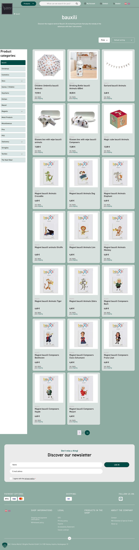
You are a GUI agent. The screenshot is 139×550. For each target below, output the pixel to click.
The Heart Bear (7, 160)
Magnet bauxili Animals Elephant (114, 195)
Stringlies (5, 148)
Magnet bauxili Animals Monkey (114, 248)
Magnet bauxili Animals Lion (82, 247)
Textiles (4, 154)
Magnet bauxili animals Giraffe (49, 247)
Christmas (5, 69)
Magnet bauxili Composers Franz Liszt (116, 356)
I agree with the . (24, 478)
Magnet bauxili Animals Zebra (83, 301)
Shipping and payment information (39, 519)
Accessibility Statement (66, 527)
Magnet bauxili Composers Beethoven (47, 356)
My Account (91, 3)
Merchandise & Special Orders (122, 521)
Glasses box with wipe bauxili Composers (82, 141)
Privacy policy (63, 521)
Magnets (5, 111)
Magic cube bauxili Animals (116, 139)
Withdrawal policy (37, 522)
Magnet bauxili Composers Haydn (47, 410)
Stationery (5, 142)
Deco (3, 81)
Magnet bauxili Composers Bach (116, 302)
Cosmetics (5, 75)
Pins (3, 129)
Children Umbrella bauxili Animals (47, 87)
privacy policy (29, 478)
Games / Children (8, 87)
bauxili (4, 62)
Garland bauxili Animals (115, 85)
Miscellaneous (7, 123)
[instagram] (121, 499)
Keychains (5, 93)
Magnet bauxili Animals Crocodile (45, 195)
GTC (59, 518)
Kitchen (4, 99)
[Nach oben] (69, 538)
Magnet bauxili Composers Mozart (81, 410)
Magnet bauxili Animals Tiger (48, 301)
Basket (117, 3)
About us (114, 524)
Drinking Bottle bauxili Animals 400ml (79, 87)
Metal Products (7, 117)
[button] (5, 545)
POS (3, 135)
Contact (105, 3)
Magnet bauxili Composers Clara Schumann (81, 356)
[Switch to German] (125, 3)
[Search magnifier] (76, 3)
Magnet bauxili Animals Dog (82, 193)
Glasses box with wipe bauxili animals (48, 141)
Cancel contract (63, 530)
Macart (4, 105)
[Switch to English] (129, 3)
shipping (40, 98)
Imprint (60, 524)
